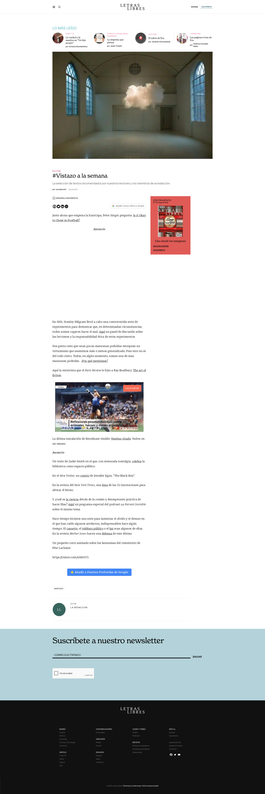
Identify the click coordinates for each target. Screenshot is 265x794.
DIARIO (62, 729)
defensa (107, 533)
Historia (99, 755)
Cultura (153, 34)
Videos (135, 732)
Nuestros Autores (175, 746)
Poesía (98, 742)
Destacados (137, 752)
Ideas (98, 759)
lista (105, 485)
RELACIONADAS (90, 624)
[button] (53, 7)
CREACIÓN (100, 739)
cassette (72, 528)
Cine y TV (70, 34)
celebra (136, 461)
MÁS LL (172, 729)
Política (62, 736)
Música (62, 762)
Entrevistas (100, 732)
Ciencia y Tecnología (117, 34)
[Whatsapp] (66, 206)
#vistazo (58, 588)
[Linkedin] (62, 206)
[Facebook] (54, 206)
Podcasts (136, 736)
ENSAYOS (100, 752)
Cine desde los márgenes (170, 241)
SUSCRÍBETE (206, 7)
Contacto (173, 749)
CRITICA (62, 752)
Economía (112, 36)
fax (111, 528)
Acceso (172, 732)
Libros (61, 759)
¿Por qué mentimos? (94, 361)
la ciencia (72, 499)
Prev (154, 225)
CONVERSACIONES (104, 729)
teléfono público (92, 528)
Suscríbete (159, 250)
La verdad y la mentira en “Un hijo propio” (76, 40)
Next (187, 225)
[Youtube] (179, 754)
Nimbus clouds (121, 438)
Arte (61, 765)
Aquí (102, 331)
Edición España (161, 246)
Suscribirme (173, 736)
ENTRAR (194, 7)
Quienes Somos (175, 742)
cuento (84, 475)
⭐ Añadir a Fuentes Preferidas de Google (99, 572)
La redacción (79, 607)
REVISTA (136, 742)
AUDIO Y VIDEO (139, 729)
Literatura (195, 34)
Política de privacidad (150, 786)
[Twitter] (58, 206)
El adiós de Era (156, 38)
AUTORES (169, 624)
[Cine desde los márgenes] (170, 222)
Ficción (98, 746)
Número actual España (141, 749)
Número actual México (140, 746)
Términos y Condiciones (132, 786)
